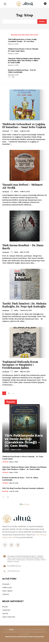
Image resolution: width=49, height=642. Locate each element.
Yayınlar (5, 131)
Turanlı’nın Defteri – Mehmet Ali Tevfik (22, 186)
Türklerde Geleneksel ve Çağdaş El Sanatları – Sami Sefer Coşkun (24, 125)
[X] (18, 545)
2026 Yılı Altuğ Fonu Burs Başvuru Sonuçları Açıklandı (23, 488)
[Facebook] (5, 545)
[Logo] (24, 4)
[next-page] (13, 76)
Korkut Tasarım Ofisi (36, 636)
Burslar (5, 491)
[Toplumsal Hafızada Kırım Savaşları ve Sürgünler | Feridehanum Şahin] (24, 342)
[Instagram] (11, 545)
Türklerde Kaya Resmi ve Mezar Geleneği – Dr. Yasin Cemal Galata (23, 50)
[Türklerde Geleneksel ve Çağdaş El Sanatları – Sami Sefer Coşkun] (24, 104)
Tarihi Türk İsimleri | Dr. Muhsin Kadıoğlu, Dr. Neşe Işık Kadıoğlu (24, 305)
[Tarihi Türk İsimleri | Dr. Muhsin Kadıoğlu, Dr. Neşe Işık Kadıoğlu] (24, 284)
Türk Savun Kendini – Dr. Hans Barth (22, 246)
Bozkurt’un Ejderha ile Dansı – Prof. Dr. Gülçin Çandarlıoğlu (22, 71)
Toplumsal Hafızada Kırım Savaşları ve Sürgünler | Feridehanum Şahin (20, 364)
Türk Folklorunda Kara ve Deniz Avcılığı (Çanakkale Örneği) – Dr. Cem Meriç (22, 40)
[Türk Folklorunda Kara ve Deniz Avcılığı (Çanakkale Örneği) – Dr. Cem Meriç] (24, 427)
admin (16, 131)
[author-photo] (12, 131)
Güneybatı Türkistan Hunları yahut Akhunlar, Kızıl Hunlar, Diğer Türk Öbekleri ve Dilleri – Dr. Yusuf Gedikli (24, 60)
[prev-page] (9, 76)
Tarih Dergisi (24, 634)
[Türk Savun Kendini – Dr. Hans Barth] (24, 226)
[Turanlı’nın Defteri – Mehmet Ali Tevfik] (24, 165)
